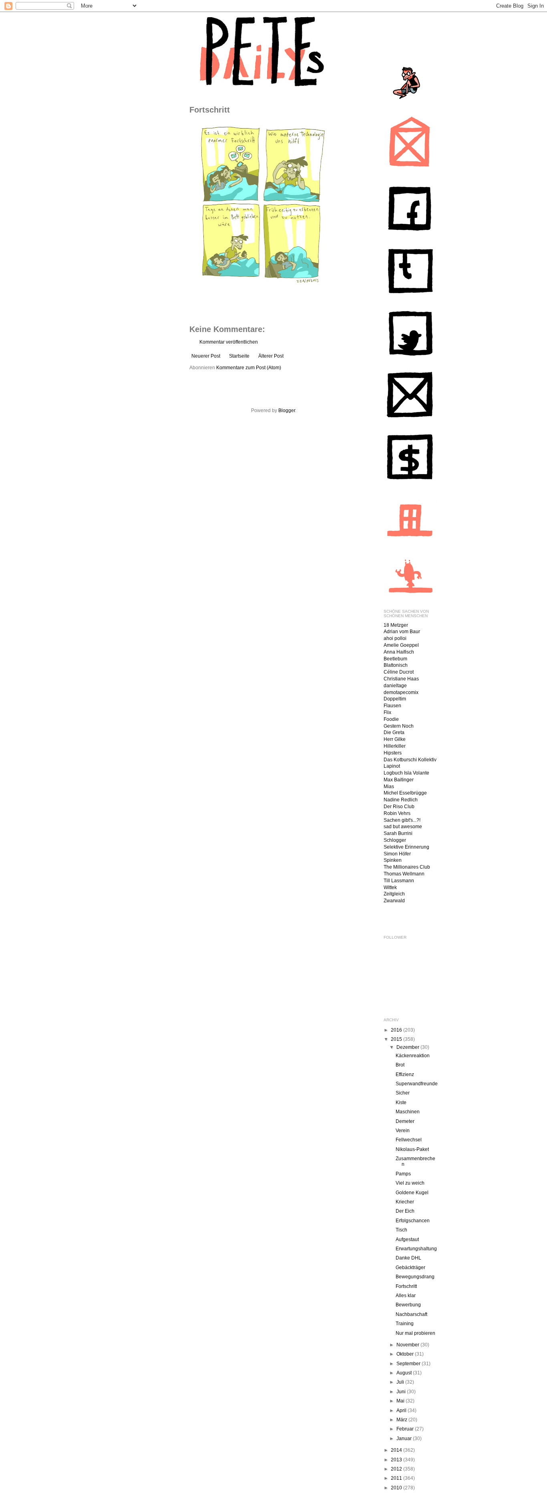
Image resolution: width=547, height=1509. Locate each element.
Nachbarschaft (411, 1314)
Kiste (401, 1102)
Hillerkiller (395, 746)
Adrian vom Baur (402, 631)
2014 (397, 1450)
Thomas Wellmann (404, 874)
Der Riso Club (399, 806)
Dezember (408, 1047)
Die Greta (394, 732)
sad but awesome (403, 826)
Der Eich (405, 1211)
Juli (400, 1382)
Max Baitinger (399, 780)
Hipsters (393, 753)
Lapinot (392, 766)
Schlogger (395, 840)
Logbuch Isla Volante (406, 773)
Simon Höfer (397, 854)
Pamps (403, 1174)
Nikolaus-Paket (412, 1149)
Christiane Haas (401, 679)
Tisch (401, 1230)
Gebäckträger (410, 1267)
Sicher (403, 1093)
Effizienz (405, 1074)
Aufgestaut (407, 1239)
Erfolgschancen (413, 1220)
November (408, 1345)
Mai (401, 1401)
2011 (397, 1478)
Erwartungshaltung (416, 1248)
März (402, 1419)
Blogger (286, 410)
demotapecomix (401, 692)
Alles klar (406, 1295)
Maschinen (408, 1112)
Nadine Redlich (401, 800)
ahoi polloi (395, 638)
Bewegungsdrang (415, 1277)
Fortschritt (406, 1286)
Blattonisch (396, 665)
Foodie (391, 719)
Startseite (239, 356)
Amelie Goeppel (401, 645)
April (402, 1410)
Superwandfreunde (417, 1083)
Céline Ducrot (399, 672)
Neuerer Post (205, 356)
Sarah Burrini (398, 833)
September (409, 1363)
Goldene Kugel (412, 1192)
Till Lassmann (399, 880)
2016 (397, 1030)
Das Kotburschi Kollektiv (410, 760)
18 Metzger (396, 625)
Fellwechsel (409, 1140)
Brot (400, 1065)
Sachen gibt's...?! (402, 820)
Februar (405, 1429)
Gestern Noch (399, 726)
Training (405, 1323)
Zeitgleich (394, 894)
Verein (403, 1130)
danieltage (395, 685)
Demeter (405, 1121)
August (404, 1373)
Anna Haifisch (399, 652)
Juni (401, 1391)
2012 (397, 1469)
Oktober (405, 1354)
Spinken (393, 860)
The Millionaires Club (407, 867)
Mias (389, 786)
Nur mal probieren (415, 1333)
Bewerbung (408, 1305)
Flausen (392, 705)
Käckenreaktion (413, 1055)
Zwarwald (394, 900)
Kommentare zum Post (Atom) (248, 367)
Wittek (390, 887)
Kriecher (405, 1202)
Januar (404, 1438)
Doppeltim (395, 699)
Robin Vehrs (397, 813)
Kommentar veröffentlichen (228, 342)
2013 (397, 1460)
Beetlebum (395, 659)
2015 (397, 1039)
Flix (387, 712)
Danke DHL (408, 1258)
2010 (397, 1488)
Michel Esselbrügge (405, 793)
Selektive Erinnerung (406, 847)
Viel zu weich (410, 1183)
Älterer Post (271, 356)
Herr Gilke (395, 739)
